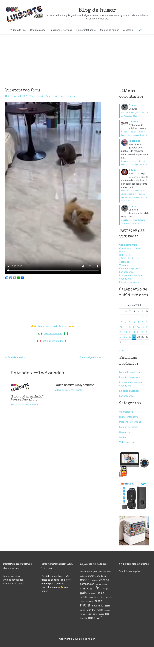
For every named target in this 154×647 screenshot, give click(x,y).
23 (146, 332)
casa (103, 576)
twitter (122, 437)
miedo (98, 600)
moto (94, 605)
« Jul (121, 350)
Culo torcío (125, 255)
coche (84, 580)
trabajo (83, 618)
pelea (82, 610)
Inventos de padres (129, 268)
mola (85, 605)
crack (84, 588)
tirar (107, 613)
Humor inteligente (86, 29)
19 (130, 332)
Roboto (132, 170)
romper (107, 610)
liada (103, 597)
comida (104, 580)
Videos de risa (37, 96)
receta (100, 610)
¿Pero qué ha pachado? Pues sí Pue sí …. (27, 398)
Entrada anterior (15, 357)
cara (97, 576)
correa (50, 96)
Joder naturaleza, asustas (74, 385)
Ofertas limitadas (53, 333)
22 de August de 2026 (137, 135)
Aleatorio (128, 29)
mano (82, 601)
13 (134, 327)
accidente (85, 571)
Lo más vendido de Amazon (52, 326)
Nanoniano (134, 140)
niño (100, 605)
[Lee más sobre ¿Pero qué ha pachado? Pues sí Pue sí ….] (20, 387)
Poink (122, 251)
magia (109, 597)
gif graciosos (126, 411)
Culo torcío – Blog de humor (132, 112)
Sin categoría (126, 432)
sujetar (72, 96)
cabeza (83, 576)
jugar (91, 597)
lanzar (97, 597)
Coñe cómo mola (128, 244)
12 (130, 327)
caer (91, 575)
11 (126, 327)
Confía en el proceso (130, 248)
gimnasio (92, 593)
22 (142, 332)
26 (130, 336)
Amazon (102, 571)
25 (125, 336)
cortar (104, 584)
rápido (82, 614)
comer (94, 580)
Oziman (132, 105)
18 (125, 332)
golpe (100, 592)
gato (57, 96)
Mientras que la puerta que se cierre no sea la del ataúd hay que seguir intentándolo (133, 193)
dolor (92, 589)
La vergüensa (126, 271)
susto (101, 614)
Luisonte (133, 121)
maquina (89, 601)
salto (95, 614)
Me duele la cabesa (129, 372)
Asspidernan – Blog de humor (133, 220)
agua (94, 571)
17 (121, 332)
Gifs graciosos (37, 29)
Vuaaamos (124, 265)
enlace (45, 583)
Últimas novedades (53, 340)
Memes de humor (109, 29)
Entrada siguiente (90, 357)
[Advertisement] (77, 57)
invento (83, 597)
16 (147, 327)
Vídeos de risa (18, 29)
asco (109, 572)
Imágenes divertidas (130, 421)
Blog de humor (97, 10)
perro (64, 96)
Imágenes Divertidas (61, 29)
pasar (107, 606)
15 (143, 327)
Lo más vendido (11, 576)
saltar (89, 614)
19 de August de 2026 (130, 223)
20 (134, 332)
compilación (87, 583)
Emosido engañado (129, 282)
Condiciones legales (129, 571)
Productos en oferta (13, 583)
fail (98, 588)
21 (138, 332)
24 (121, 336)
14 (138, 327)
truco (91, 618)
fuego (105, 589)
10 (121, 327)
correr (98, 584)
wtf (99, 618)
